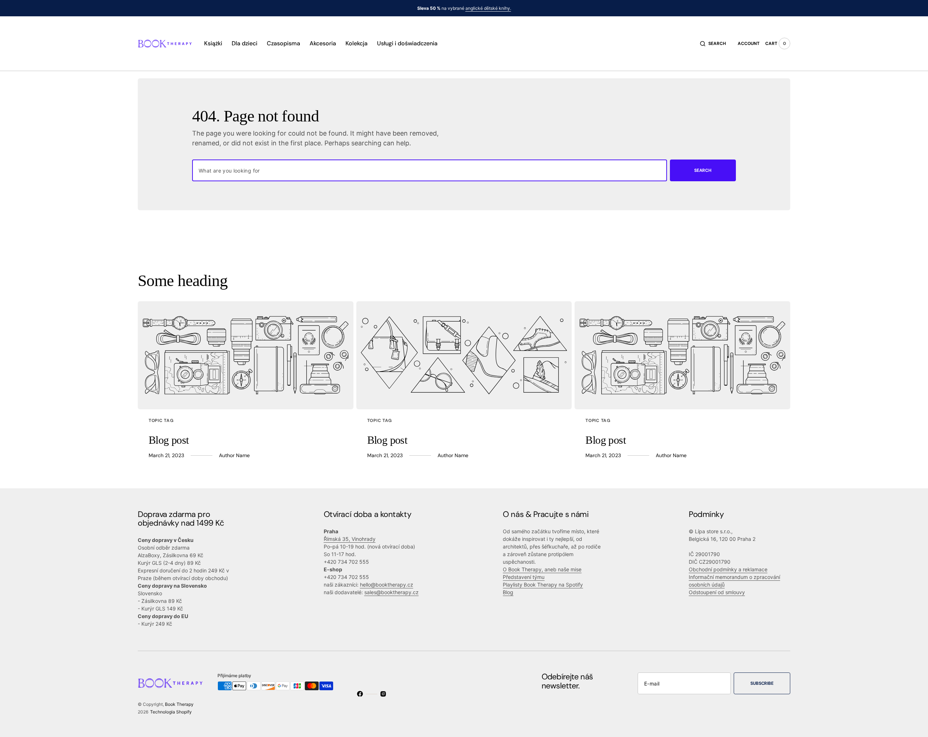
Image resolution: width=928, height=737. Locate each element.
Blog (508, 592)
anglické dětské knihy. (488, 8)
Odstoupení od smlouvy (717, 592)
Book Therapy (179, 704)
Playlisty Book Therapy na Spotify (543, 584)
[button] (713, 43)
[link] (245, 355)
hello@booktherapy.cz (386, 584)
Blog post (169, 440)
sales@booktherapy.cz (391, 592)
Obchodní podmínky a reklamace (728, 569)
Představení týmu (523, 577)
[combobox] (429, 170)
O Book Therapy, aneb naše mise (542, 569)
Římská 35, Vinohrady (350, 539)
